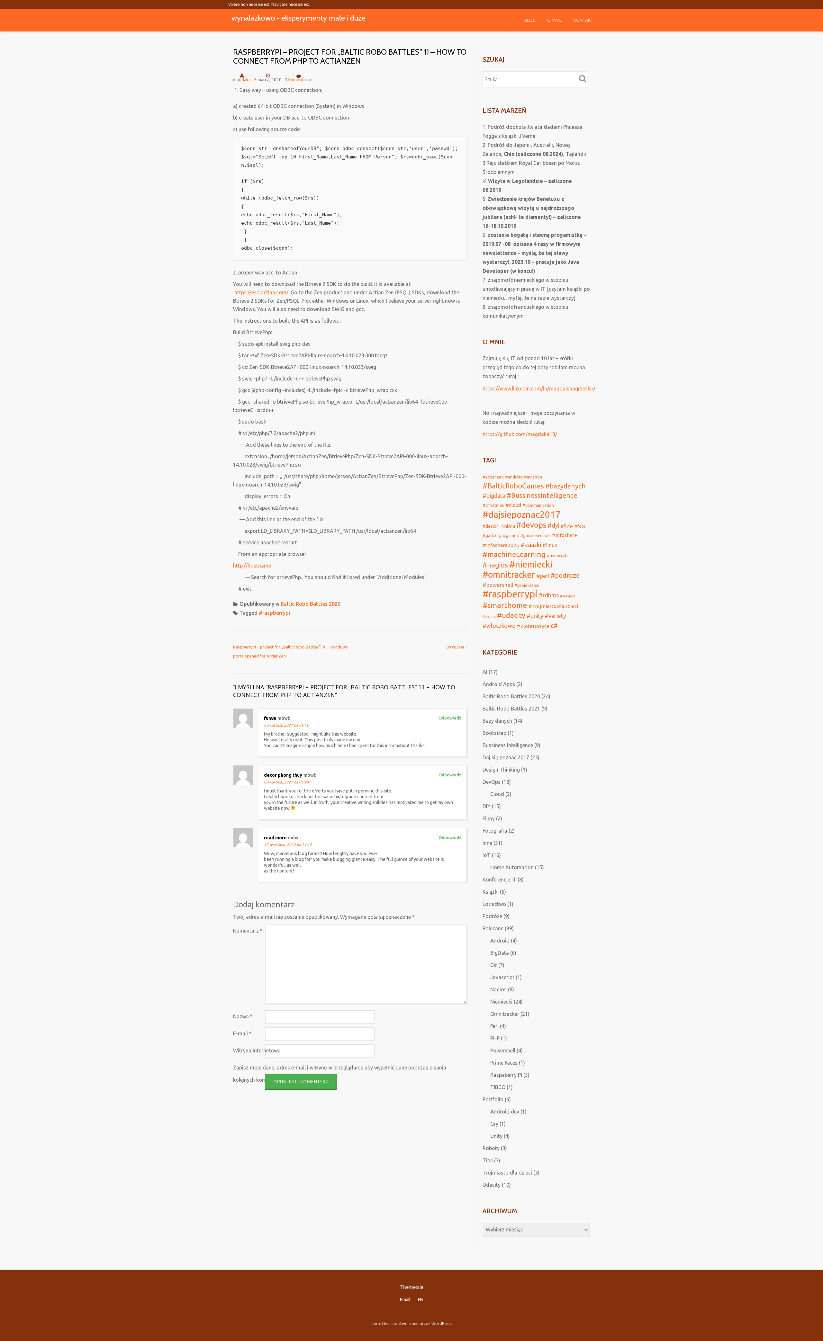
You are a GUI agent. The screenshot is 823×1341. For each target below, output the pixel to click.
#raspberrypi (274, 613)
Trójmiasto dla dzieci (507, 1173)
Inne (487, 843)
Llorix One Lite (384, 1323)
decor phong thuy (283, 775)
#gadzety (492, 535)
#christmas (493, 505)
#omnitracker (509, 574)
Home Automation (512, 867)
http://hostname (252, 565)
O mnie (554, 20)
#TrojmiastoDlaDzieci (553, 606)
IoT (487, 855)
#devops (531, 525)
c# (554, 625)
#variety (555, 615)
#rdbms (549, 595)
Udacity (492, 1185)
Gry (494, 1124)
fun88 (270, 718)
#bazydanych (565, 486)
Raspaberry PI (506, 1075)
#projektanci (526, 585)
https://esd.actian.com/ (261, 292)
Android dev (504, 1111)
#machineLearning (514, 554)
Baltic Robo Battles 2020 (310, 604)
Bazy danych (497, 721)
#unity (535, 615)
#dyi (553, 525)
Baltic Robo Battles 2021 (511, 708)
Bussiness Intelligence (508, 745)
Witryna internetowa (257, 1050)
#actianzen (493, 476)
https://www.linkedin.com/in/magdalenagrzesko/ (539, 388)
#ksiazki (530, 544)
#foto (580, 526)
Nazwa (243, 1016)
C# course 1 (457, 647)
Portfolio (493, 1099)
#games (511, 535)
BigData (499, 953)
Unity (496, 1136)
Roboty (491, 1148)
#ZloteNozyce (533, 626)
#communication (538, 505)
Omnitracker (504, 1014)
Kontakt (583, 20)
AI (485, 672)
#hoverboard (540, 536)
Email (405, 1299)
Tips (488, 1160)
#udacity (511, 615)
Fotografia (495, 831)
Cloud (497, 794)
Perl (494, 1026)
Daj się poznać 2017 (506, 757)
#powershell (498, 585)
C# (493, 965)
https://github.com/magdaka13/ (520, 434)
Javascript (502, 977)
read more (275, 837)
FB (420, 1299)
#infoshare (564, 535)
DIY (487, 806)
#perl (542, 576)
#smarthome (505, 605)
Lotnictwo (494, 904)
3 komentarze (298, 79)
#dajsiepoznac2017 (521, 514)
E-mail (242, 1033)
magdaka (242, 79)
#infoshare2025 (501, 545)
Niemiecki (501, 1002)
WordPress (441, 1323)
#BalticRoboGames (513, 486)
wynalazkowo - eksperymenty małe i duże (298, 17)
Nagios (498, 989)
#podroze (565, 575)
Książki (491, 892)
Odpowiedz (450, 718)
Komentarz (248, 931)
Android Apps (499, 684)
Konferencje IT (499, 879)
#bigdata (494, 495)
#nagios (495, 565)
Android (500, 940)
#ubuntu (489, 617)
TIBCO (497, 1087)
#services (567, 596)
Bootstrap (494, 733)
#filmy (567, 526)
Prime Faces (504, 1063)
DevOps (492, 782)
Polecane (493, 928)
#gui (524, 535)
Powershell (502, 1050)
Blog (530, 20)
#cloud (513, 505)
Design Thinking (501, 770)
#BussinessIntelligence (542, 495)
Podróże (492, 916)
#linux (549, 545)
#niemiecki (530, 564)
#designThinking (499, 526)
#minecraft (557, 555)
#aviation (533, 476)
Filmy (489, 818)
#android (514, 476)
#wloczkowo (499, 625)
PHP (495, 1038)
